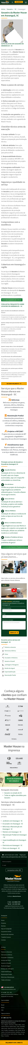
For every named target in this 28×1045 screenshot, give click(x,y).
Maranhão (22, 1026)
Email (3, 614)
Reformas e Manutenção (7, 977)
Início (3, 9)
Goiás (18, 1026)
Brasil (2, 1005)
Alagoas (6, 1024)
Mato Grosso (21, 1028)
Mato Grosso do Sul (12, 1028)
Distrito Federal (5, 1026)
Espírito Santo (12, 1026)
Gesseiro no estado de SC (13, 793)
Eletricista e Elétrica (10, 651)
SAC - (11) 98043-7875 (14, 902)
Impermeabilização (9, 672)
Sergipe (20, 1034)
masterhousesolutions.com (8, 989)
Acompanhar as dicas (13, 870)
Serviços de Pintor (6, 960)
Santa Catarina (13, 1034)
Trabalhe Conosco (6, 937)
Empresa (3, 923)
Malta (2, 1007)
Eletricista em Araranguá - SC (12, 845)
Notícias (3, 926)
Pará (2, 1030)
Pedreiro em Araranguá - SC (12, 832)
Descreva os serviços (7, 620)
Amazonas (11, 1024)
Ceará (23, 1024)
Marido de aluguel (9, 668)
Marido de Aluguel (6, 966)
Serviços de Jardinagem (7, 968)
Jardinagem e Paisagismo (11, 665)
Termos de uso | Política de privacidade (14, 908)
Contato (3, 940)
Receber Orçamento (13, 383)
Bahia (19, 1024)
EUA (2, 1010)
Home (2, 920)
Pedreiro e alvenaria (10, 647)
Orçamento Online (6, 931)
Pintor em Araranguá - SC (11, 848)
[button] (14, 590)
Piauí (16, 1030)
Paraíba (6, 1030)
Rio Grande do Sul (5, 1034)
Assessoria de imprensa (7, 934)
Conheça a (14, 896)
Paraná (19, 1030)
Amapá (16, 1024)
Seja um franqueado (6, 928)
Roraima (23, 1032)
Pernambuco (11, 1030)
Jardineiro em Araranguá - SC (13, 821)
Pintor (6, 654)
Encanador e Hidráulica (11, 658)
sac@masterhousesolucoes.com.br (14, 906)
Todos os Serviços (6, 980)
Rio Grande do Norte (10, 1032)
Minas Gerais (4, 1028)
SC (15, 9)
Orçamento (19, 2)
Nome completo (6, 608)
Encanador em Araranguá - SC (13, 824)
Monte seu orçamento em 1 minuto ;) (14, 780)
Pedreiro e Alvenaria (6, 952)
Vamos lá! (13, 632)
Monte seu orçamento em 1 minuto (11, 300)
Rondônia (18, 1032)
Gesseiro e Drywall (9, 661)
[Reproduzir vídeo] (14, 590)
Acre (2, 1024)
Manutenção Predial (10, 675)
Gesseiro (10, 9)
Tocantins (6, 1036)
